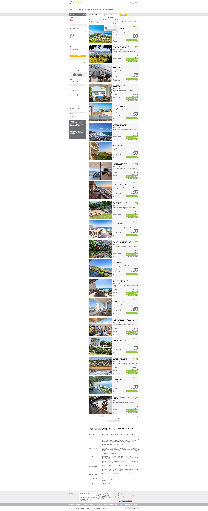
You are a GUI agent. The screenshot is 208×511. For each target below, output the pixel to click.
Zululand (92, 470)
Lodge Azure (117, 204)
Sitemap (110, 508)
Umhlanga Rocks (116, 300)
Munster (132, 449)
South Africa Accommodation (115, 428)
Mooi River (104, 462)
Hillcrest (130, 439)
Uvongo (108, 453)
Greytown (119, 461)
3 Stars (73, 53)
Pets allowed (74, 43)
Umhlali (127, 479)
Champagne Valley (119, 456)
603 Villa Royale (118, 262)
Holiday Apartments (91, 7)
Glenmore (122, 439)
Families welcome (75, 39)
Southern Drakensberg (129, 457)
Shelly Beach (136, 450)
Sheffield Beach (116, 261)
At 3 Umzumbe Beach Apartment (123, 321)
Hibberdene (114, 448)
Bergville (114, 46)
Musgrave (117, 440)
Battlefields (93, 466)
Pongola (111, 470)
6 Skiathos (116, 87)
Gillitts (118, 439)
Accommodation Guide (74, 90)
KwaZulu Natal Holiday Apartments (111, 429)
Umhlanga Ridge (119, 441)
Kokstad (129, 456)
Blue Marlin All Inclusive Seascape (124, 28)
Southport (110, 452)
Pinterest (126, 497)
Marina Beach (116, 449)
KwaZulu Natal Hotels (74, 92)
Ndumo (131, 473)
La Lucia (136, 439)
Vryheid (128, 465)
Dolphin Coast (94, 478)
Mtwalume (127, 449)
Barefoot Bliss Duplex (120, 360)
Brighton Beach (130, 438)
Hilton (123, 461)
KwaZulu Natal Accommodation (76, 91)
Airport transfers (75, 38)
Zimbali (136, 479)
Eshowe (104, 469)
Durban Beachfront (106, 439)
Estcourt (125, 456)
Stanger (111, 479)
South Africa (71, 7)
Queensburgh (134, 440)
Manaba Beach (105, 449)
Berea (119, 438)
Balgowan (104, 461)
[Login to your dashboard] (131, 3)
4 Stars (78, 53)
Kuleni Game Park (116, 469)
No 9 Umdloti (117, 223)
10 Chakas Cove (118, 145)
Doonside (110, 448)
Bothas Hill (125, 438)
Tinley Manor (115, 479)
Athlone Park (114, 438)
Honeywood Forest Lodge (121, 243)
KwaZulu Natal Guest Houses (75, 93)
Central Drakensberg (110, 456)
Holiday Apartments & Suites (76, 96)
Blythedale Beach (109, 477)
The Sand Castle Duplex (120, 106)
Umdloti (114, 105)
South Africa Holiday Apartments (96, 429)
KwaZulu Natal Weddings (74, 108)
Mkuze (123, 473)
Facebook (118, 495)
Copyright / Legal (73, 498)
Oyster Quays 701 (118, 301)
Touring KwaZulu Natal (74, 113)
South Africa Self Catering (127, 428)
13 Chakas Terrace (119, 282)
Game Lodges (72, 100)
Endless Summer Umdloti (121, 184)
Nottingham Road (110, 462)
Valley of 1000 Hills (106, 483)
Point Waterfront (127, 440)
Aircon (73, 37)
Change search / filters (114, 420)
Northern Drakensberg (115, 457)
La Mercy (115, 477)
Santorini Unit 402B (119, 126)
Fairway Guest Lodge (120, 340)
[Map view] (85, 14)
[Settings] (133, 3)
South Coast (93, 449)
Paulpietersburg (122, 465)
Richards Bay (122, 470)
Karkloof (132, 461)
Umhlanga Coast (94, 445)
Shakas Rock (115, 66)
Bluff (122, 438)
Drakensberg (93, 456)
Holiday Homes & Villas (75, 98)
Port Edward (115, 202)
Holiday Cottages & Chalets (76, 97)
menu (136, 3)
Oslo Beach (136, 449)
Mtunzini (136, 469)
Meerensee (129, 469)
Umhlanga (114, 441)
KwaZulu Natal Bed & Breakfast (75, 94)
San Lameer (121, 450)
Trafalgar (123, 452)
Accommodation (78, 7)
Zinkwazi (104, 480)
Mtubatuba (127, 473)
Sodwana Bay (105, 475)
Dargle (111, 461)
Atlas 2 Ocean (117, 165)
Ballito (114, 85)
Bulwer (108, 461)
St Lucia (110, 475)
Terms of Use (72, 499)
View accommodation (132, 39)
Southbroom (105, 452)
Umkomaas (127, 452)
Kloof (134, 439)
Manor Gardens (105, 440)
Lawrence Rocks (116, 124)
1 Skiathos (116, 67)
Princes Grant (120, 477)
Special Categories (73, 101)
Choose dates (72, 20)
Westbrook (132, 479)
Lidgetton (136, 461)
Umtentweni (132, 452)
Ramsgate (117, 450)
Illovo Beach (120, 448)
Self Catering (84, 7)
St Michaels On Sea (116, 339)
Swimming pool (74, 44)
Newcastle (117, 465)
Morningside (111, 440)
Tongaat (120, 479)
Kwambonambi (123, 469)
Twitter (126, 495)
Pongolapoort (116, 470)
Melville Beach (115, 319)
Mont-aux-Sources (106, 457)
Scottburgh (118, 27)
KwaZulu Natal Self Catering (75, 95)
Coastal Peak (117, 379)
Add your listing (132, 508)
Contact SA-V (72, 495)
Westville (132, 441)
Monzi (133, 469)
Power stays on (77, 36)
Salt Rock (125, 477)
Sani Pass (122, 457)
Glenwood (126, 439)
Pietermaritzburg (116, 397)
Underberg (104, 458)
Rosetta (123, 462)
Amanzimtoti (105, 438)
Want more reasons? (106, 500)
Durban (91, 438)
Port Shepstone (111, 450)
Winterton (109, 458)
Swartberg (136, 457)
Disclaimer (71, 496)
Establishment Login (73, 500)
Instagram (118, 497)
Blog (134, 495)
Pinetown (121, 440)
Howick (125, 461)
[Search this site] (130, 3)
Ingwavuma (109, 473)
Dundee (104, 465)
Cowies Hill (136, 438)
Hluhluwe (108, 469)
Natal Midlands (94, 462)
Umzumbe (104, 453)
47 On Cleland (117, 399)
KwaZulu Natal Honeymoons (75, 99)
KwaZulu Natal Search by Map (75, 105)
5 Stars (83, 53)
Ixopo (124, 448)
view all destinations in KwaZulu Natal (130, 21)
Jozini (111, 469)
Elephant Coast (94, 474)
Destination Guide (73, 87)
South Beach (105, 441)
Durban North (114, 439)
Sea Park (114, 241)
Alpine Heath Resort (119, 48)
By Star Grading (73, 102)
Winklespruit (113, 453)
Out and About (72, 116)
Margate (111, 449)
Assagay (110, 438)
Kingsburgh (128, 448)
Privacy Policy (72, 497)
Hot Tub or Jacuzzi (75, 35)
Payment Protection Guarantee (80, 79)
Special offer (75, 49)
